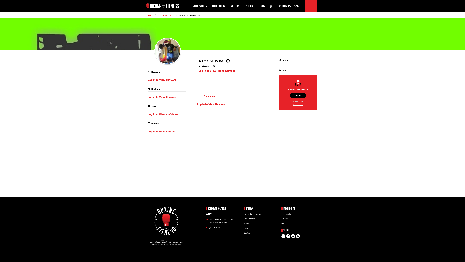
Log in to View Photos (161, 131)
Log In (298, 95)
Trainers (284, 218)
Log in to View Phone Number (216, 70)
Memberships (199, 6)
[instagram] (228, 61)
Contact (247, 232)
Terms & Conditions (155, 243)
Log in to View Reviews (211, 104)
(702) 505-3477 (215, 227)
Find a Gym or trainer (166, 15)
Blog (246, 228)
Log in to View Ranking (162, 97)
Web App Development (158, 245)
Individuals (286, 214)
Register (249, 6)
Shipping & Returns (177, 243)
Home (150, 15)
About (246, 223)
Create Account (298, 105)
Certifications (218, 6)
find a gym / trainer (290, 6)
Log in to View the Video (163, 114)
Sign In (262, 6)
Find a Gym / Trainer (252, 214)
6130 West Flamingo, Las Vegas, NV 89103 (222, 221)
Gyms (284, 223)
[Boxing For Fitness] (162, 5)
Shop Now (235, 6)
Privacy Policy (166, 243)
